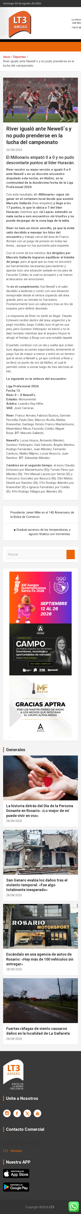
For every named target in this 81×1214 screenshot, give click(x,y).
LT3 (51, 1207)
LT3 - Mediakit (12, 1151)
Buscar (70, 554)
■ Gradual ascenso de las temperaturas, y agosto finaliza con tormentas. (42, 532)
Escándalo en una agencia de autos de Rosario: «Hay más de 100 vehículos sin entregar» (39, 959)
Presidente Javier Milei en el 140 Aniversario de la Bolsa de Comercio (42, 515)
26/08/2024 (14, 150)
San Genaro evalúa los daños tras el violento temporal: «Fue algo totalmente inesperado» (37, 885)
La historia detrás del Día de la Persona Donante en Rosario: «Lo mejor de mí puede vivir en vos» (39, 811)
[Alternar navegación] (8, 46)
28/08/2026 (14, 821)
